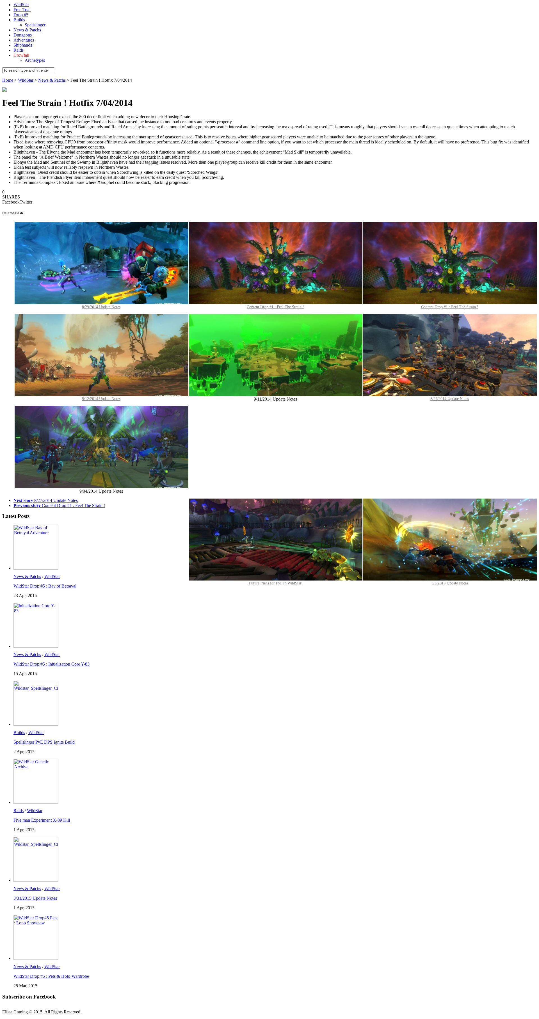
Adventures (23, 40)
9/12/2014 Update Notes (101, 399)
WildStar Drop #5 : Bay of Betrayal (44, 586)
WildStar (21, 4)
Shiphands (22, 45)
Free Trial (22, 9)
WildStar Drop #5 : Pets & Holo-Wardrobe (51, 976)
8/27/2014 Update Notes (449, 399)
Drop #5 (20, 14)
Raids (18, 50)
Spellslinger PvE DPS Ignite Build (44, 742)
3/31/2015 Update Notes (35, 898)
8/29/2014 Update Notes (101, 307)
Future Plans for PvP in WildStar (275, 583)
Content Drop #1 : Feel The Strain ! (449, 307)
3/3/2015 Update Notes (449, 583)
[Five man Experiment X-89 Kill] (35, 802)
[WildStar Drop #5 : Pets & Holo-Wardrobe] (35, 958)
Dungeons (22, 35)
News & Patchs (27, 30)
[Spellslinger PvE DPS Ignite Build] (35, 724)
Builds (19, 19)
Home (7, 80)
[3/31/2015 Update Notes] (35, 880)
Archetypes (35, 60)
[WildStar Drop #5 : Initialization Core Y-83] (35, 646)
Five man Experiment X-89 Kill (41, 820)
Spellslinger (35, 24)
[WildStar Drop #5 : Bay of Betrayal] (35, 568)
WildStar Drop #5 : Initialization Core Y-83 (51, 664)
